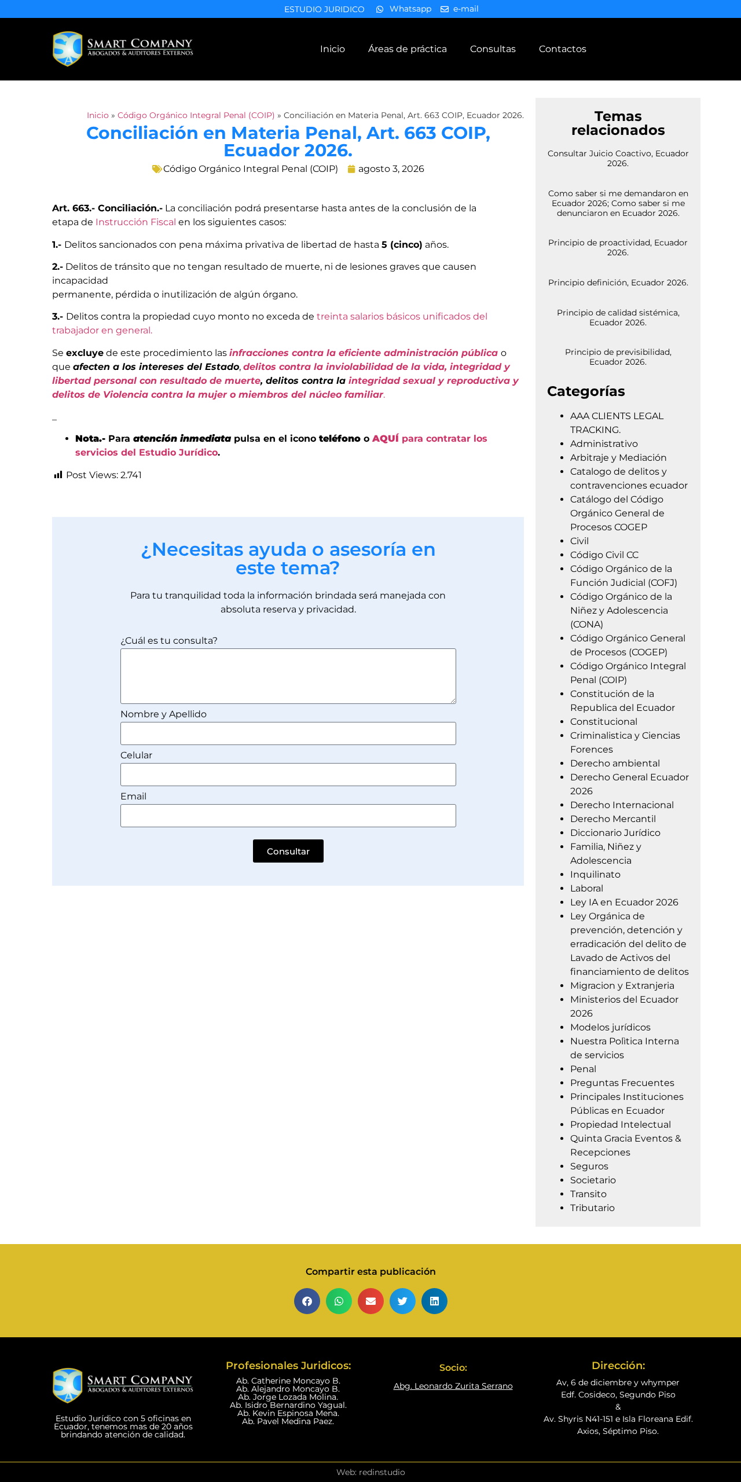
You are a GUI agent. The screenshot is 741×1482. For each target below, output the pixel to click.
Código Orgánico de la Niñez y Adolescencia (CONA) (621, 610)
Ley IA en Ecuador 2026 (624, 902)
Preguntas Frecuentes (622, 1082)
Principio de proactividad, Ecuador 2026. (618, 247)
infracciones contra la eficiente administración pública (363, 352)
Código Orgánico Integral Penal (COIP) (196, 115)
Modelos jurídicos (610, 1027)
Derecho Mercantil (613, 818)
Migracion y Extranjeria (622, 985)
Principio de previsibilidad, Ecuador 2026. (618, 357)
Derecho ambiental (615, 763)
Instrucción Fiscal (136, 222)
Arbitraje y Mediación (618, 457)
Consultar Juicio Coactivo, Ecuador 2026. (618, 158)
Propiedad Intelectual (620, 1124)
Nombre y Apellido (163, 715)
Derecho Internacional (622, 804)
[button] (307, 1301)
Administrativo (604, 443)
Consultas (493, 48)
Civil (579, 540)
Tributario (592, 1207)
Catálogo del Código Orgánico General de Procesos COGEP (617, 513)
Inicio (332, 48)
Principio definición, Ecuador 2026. (618, 282)
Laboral (586, 888)
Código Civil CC (604, 554)
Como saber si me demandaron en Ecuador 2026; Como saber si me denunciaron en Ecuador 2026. (618, 203)
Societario (593, 1180)
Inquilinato (595, 874)
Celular (136, 756)
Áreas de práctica (407, 48)
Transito (588, 1193)
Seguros (589, 1166)
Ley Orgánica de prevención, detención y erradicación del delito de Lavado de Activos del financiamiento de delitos (629, 944)
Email (133, 797)
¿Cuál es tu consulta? (169, 641)
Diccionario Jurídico (615, 832)
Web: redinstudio (370, 1472)
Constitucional (603, 721)
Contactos (562, 48)
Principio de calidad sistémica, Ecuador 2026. (618, 317)
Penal (583, 1068)
